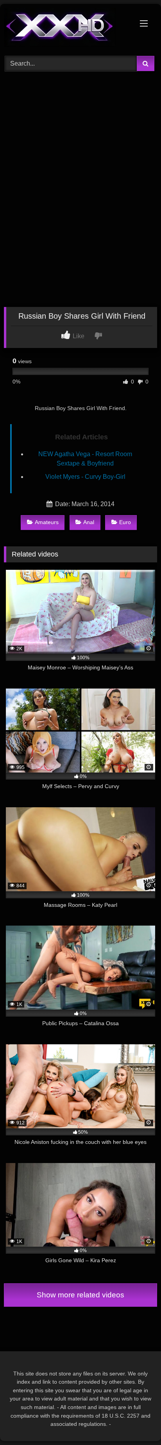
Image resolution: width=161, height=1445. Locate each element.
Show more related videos (80, 1295)
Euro (125, 522)
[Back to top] (136, 1421)
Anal (88, 522)
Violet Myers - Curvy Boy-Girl (85, 476)
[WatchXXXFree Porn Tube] (66, 29)
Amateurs (47, 522)
